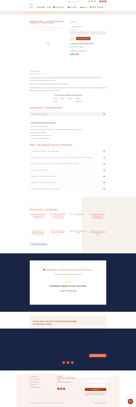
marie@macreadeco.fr (95, 343)
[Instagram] (77, 54)
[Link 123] (63, 29)
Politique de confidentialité (43, 403)
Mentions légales (33, 403)
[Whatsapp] (71, 54)
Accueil (25, 12)
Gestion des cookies (60, 403)
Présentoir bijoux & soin (58, 12)
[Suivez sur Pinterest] (105, 1)
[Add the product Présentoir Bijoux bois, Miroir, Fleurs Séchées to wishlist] (64, 215)
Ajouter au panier (83, 38)
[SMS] (75, 54)
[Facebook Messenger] (73, 54)
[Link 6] (32, 7)
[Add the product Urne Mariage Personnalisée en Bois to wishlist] (84, 215)
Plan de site (52, 403)
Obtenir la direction (74, 348)
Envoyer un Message (98, 355)
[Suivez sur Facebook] (100, 1)
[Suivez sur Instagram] (103, 1)
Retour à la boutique (38, 244)
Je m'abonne (95, 389)
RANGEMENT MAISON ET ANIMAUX (39, 12)
